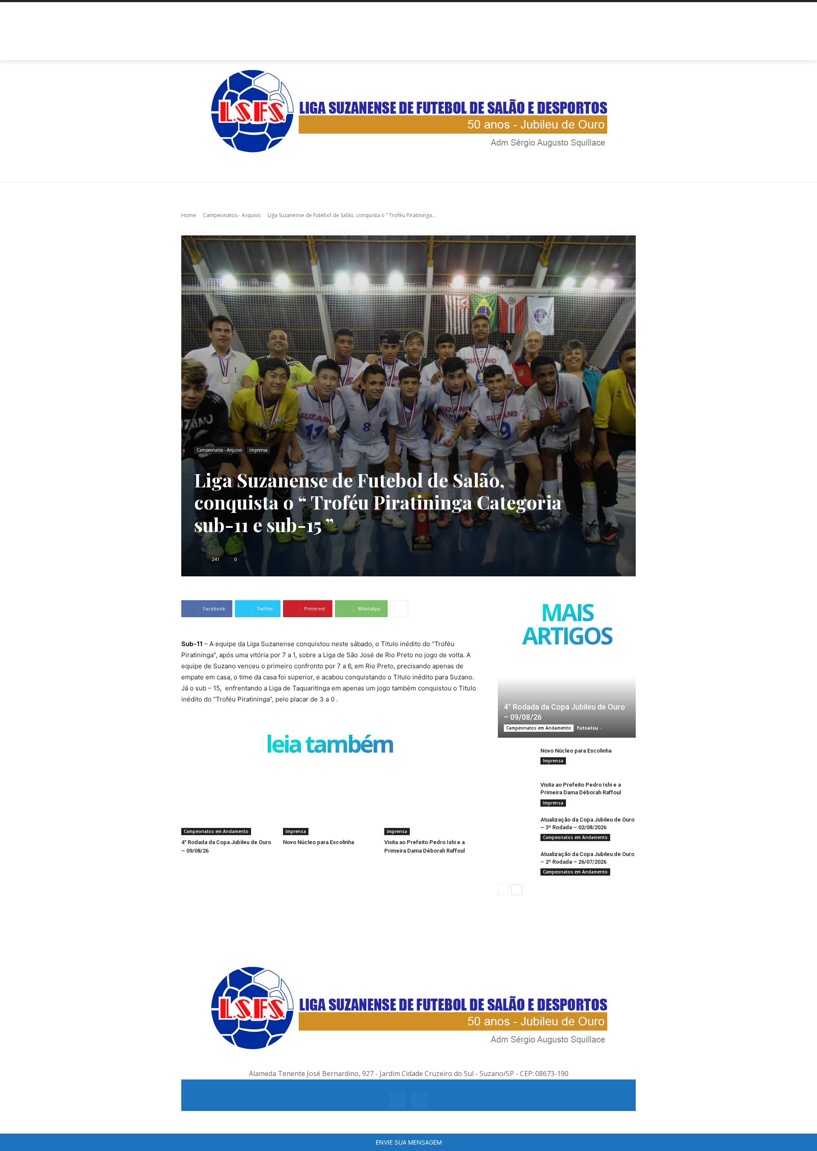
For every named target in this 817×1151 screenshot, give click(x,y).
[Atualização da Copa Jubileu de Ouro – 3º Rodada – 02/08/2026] (515, 828)
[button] (625, 50)
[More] (399, 608)
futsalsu (587, 727)
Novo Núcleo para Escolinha (318, 842)
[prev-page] (503, 889)
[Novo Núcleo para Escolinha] (329, 802)
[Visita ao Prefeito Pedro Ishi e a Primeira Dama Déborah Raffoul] (430, 802)
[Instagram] (419, 1099)
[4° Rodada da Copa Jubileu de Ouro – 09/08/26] (227, 802)
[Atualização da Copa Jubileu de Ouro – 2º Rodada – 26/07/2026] (515, 862)
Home (188, 215)
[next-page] (516, 889)
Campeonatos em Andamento (216, 831)
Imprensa (258, 450)
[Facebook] (397, 1099)
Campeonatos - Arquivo (232, 215)
